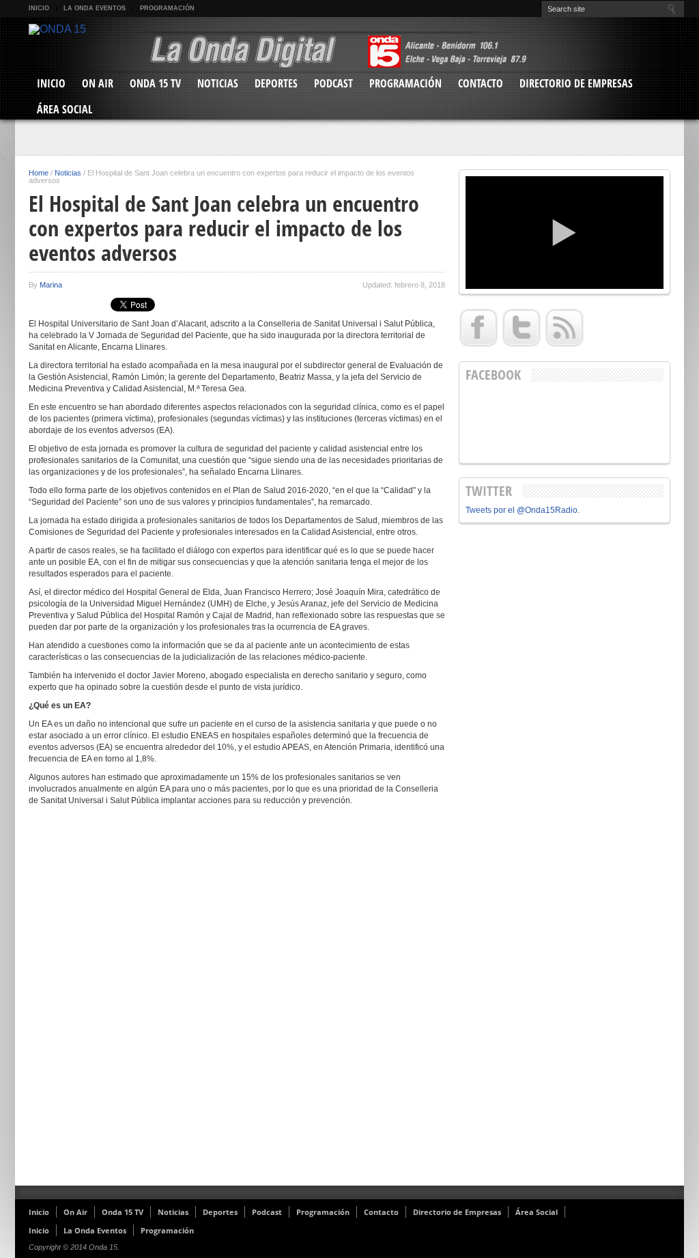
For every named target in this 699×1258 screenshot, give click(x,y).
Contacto (480, 83)
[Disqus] (237, 1001)
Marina (51, 285)
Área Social (64, 109)
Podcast (333, 83)
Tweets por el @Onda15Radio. (523, 510)
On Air (97, 83)
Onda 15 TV (155, 83)
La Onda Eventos (94, 8)
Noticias (217, 83)
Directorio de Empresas (576, 83)
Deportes (276, 83)
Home (38, 173)
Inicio (39, 8)
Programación (167, 8)
